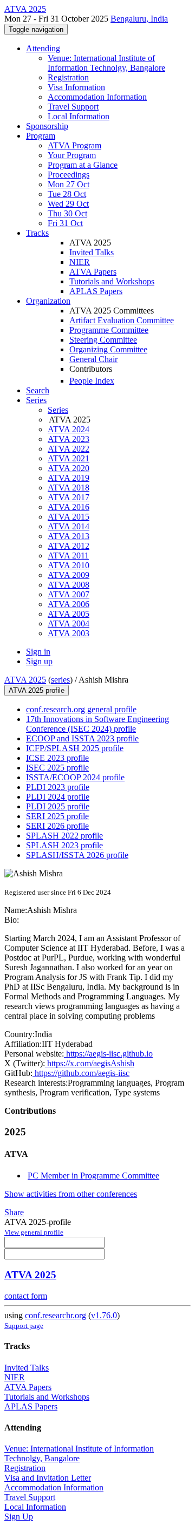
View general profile (33, 1232)
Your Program (72, 155)
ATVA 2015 (68, 516)
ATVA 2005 (68, 613)
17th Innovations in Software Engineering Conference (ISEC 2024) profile (97, 723)
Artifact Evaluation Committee (121, 320)
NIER (79, 262)
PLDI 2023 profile (57, 787)
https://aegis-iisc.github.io (108, 1053)
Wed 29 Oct (68, 203)
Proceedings (68, 174)
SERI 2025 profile (57, 816)
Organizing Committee (108, 349)
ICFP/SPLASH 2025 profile (74, 748)
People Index (91, 380)
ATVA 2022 (68, 448)
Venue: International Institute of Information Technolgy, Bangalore (106, 62)
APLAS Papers (95, 291)
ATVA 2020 (68, 468)
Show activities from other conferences (70, 1193)
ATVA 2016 (68, 507)
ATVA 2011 (68, 555)
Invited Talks (91, 252)
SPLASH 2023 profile (64, 845)
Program (40, 135)
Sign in (38, 651)
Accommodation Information (97, 96)
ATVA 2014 (68, 526)
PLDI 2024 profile (57, 796)
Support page (23, 1325)
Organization (48, 300)
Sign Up (18, 1516)
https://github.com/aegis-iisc (80, 1073)
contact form (25, 1295)
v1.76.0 (104, 1315)
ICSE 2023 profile (57, 757)
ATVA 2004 (68, 623)
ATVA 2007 (68, 594)
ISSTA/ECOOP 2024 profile (75, 777)
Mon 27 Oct (68, 184)
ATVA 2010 (68, 565)
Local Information (78, 116)
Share (14, 1212)
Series (58, 409)
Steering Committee (103, 339)
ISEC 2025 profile (57, 767)
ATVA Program (74, 145)
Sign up (39, 661)
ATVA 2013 (68, 536)
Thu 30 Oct (67, 213)
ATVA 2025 (25, 679)
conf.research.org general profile (81, 709)
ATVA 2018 (68, 487)
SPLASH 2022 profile (64, 835)
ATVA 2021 (68, 458)
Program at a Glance (83, 164)
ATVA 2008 (68, 584)
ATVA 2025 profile (36, 690)
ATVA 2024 (68, 429)
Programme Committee (108, 330)
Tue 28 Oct (67, 194)
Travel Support (73, 106)
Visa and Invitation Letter (47, 1477)
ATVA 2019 (68, 477)
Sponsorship (47, 126)
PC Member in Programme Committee (93, 1175)
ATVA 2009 (68, 575)
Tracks (37, 232)
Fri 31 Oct (65, 223)
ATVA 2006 (68, 604)
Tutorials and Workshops (111, 281)
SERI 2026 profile (57, 825)
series (60, 679)
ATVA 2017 (68, 497)
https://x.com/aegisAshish (89, 1063)
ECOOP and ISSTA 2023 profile (82, 738)
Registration (68, 77)
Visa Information (76, 87)
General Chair (93, 359)
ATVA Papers (92, 271)
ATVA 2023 (68, 439)
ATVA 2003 (68, 633)
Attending (43, 48)
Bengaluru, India (139, 18)
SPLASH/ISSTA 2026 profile (77, 855)
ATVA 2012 (68, 545)
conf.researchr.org (55, 1315)
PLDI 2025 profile (57, 806)
